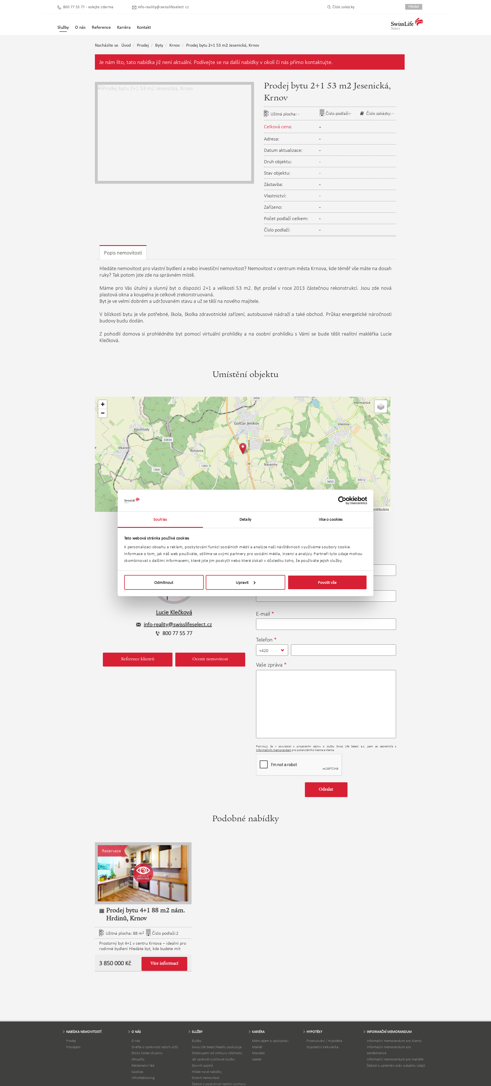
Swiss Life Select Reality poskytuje (217, 1047)
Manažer (258, 1053)
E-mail (263, 613)
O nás (136, 1041)
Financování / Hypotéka (324, 1041)
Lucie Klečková (174, 612)
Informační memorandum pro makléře (395, 1059)
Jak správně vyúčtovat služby (213, 1059)
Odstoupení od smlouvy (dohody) (217, 1053)
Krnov (174, 45)
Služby (196, 1041)
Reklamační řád (143, 1065)
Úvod (126, 45)
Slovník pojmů (202, 1065)
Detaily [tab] (245, 519)
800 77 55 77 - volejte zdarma (88, 7)
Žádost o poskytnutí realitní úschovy (219, 1084)
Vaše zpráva (269, 664)
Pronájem (73, 1047)
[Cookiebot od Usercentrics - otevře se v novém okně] (342, 500)
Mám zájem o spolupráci (270, 1041)
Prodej (143, 45)
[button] (242, 448)
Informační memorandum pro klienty (394, 1041)
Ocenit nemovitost (210, 659)
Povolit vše (327, 582)
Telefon (264, 639)
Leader (257, 1059)
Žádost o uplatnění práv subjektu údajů (396, 1065)
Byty (159, 45)
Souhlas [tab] (160, 519)
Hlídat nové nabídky (207, 1072)
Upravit (242, 582)
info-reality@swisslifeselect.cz (163, 7)
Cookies (137, 1072)
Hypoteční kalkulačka (322, 1047)
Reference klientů (137, 659)
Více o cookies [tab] (331, 519)
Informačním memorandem (273, 750)
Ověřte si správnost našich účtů (155, 1047)
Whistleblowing (143, 1077)
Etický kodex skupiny (147, 1053)
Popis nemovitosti (123, 252)
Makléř (257, 1047)
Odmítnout (163, 582)
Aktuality (138, 1059)
